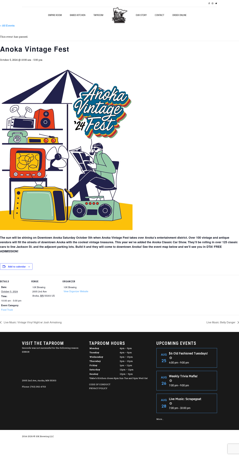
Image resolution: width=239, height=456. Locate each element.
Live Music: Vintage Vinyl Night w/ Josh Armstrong (32, 322)
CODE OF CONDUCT (99, 384)
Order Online (179, 15)
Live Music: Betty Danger (221, 322)
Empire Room (55, 15)
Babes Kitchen (77, 15)
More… (160, 419)
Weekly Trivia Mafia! (183, 376)
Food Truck (7, 309)
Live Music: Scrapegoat (185, 398)
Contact (159, 15)
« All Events (7, 25)
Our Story (141, 15)
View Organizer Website (76, 291)
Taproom (98, 15)
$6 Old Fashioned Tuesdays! (188, 353)
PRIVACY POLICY (98, 388)
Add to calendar (17, 266)
